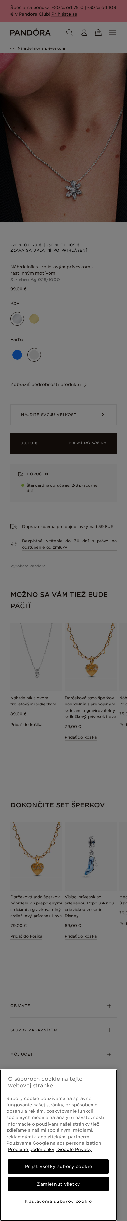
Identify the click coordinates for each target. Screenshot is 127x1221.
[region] (58, 1145)
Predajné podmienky (31, 1149)
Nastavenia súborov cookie (58, 1201)
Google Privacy (74, 1149)
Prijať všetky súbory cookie (58, 1166)
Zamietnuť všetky (58, 1184)
